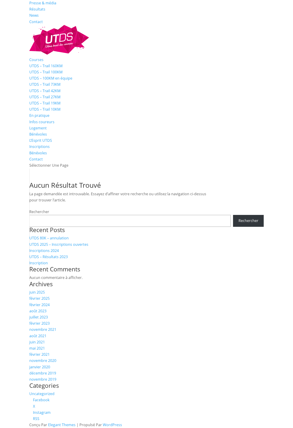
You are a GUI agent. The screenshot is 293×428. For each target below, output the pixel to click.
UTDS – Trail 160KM (45, 65)
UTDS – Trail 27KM (44, 96)
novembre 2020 (42, 360)
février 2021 (39, 354)
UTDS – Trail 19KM (44, 103)
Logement (38, 128)
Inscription (38, 262)
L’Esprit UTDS (40, 140)
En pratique (39, 115)
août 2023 (37, 310)
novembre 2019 (42, 379)
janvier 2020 (39, 366)
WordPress (112, 424)
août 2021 (37, 335)
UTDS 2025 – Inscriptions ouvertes (58, 244)
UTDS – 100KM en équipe (50, 78)
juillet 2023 (38, 317)
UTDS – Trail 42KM (44, 90)
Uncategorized (41, 393)
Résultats (37, 9)
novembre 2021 (42, 329)
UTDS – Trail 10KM (44, 109)
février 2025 (39, 298)
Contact (36, 21)
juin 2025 (37, 292)
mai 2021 (37, 348)
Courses (36, 59)
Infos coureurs (41, 121)
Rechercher (39, 211)
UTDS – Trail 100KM (45, 72)
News (34, 15)
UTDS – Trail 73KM (44, 84)
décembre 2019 (42, 373)
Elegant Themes (62, 424)
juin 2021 (37, 342)
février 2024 (39, 304)
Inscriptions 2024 (44, 250)
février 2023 (39, 323)
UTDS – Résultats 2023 (48, 256)
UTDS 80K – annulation (49, 238)
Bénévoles (38, 134)
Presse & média (42, 2)
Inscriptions (39, 146)
